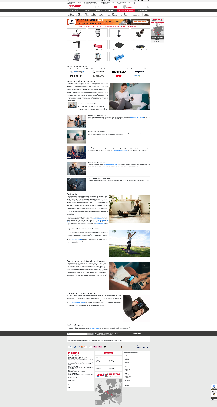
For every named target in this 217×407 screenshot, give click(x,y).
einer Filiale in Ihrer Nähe (94, 328)
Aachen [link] (69, 358)
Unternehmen (70, 0)
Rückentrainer (127, 379)
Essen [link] (92, 359)
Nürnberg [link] (91, 362)
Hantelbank (127, 363)
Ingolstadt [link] (84, 360)
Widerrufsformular (99, 363)
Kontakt (82, 0)
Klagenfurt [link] (75, 371)
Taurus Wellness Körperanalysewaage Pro (76, 302)
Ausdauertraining (74, 10)
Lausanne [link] (74, 377)
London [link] (91, 367)
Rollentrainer (127, 372)
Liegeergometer (127, 369)
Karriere (79, 0)
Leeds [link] (73, 367)
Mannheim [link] (80, 362)
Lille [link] (68, 383)
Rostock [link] (73, 363)
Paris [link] (70, 383)
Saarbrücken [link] (78, 363)
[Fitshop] (75, 6)
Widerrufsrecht (111, 361)
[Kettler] (119, 71)
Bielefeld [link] (78, 358)
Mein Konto (146, 0)
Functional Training (128, 376)
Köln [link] (72, 362)
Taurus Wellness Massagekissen (96, 133)
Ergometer (126, 355)
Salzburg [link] (81, 371)
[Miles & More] (142, 346)
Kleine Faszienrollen (101, 220)
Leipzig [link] (74, 362)
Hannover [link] (80, 360)
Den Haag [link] (78, 374)
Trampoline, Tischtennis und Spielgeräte (104, 10)
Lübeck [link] (77, 362)
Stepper (126, 373)
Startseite (68, 17)
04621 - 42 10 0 (158, 41)
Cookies (97, 360)
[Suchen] (115, 7)
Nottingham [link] (74, 368)
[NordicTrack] (139, 71)
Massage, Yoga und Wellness (126, 10)
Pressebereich (111, 368)
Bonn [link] (84, 358)
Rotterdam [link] (91, 374)
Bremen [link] (74, 359)
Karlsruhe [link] (88, 360)
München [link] (84, 362)
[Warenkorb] (148, 6)
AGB (97, 358)
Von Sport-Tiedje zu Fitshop (73, 337)
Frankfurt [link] (69, 360)
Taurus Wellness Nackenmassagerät (87, 105)
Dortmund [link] (78, 359)
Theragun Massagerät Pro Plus (120, 150)
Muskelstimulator (128, 381)
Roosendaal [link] (87, 374)
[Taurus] (98, 76)
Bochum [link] (81, 358)
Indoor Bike (127, 365)
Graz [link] (69, 371)
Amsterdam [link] (70, 374)
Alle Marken (127, 385)
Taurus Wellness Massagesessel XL (110, 164)
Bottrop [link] (87, 358)
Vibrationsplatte (127, 383)
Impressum (75, 0)
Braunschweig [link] (70, 359)
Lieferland (136, 0)
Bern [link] (71, 377)
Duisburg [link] (89, 359)
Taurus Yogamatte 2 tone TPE (76, 239)
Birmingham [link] (76, 367)
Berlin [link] (76, 358)
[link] (157, 29)
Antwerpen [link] (70, 380)
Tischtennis (127, 362)
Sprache (141, 0)
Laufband (126, 356)
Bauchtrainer (127, 377)
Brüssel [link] (73, 380)
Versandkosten (99, 361)
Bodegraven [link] (74, 374)
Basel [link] (69, 377)
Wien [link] (84, 371)
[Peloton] (77, 76)
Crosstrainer (127, 354)
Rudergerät (127, 358)
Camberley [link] (80, 367)
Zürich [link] (77, 377)
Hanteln (126, 366)
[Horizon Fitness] (98, 71)
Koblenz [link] (69, 362)
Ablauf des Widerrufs (112, 363)
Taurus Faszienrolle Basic (99, 218)
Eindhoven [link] (82, 374)
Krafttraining (86, 10)
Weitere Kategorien (142, 10)
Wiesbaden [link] (90, 363)
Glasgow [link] (88, 367)
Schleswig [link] (82, 363)
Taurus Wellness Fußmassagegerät (137, 117)
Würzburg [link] (69, 364)
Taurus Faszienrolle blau (100, 223)
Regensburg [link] (70, 363)
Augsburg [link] (72, 358)
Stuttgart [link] (86, 363)
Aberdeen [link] (69, 367)
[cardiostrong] (77, 71)
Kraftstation (127, 359)
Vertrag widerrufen (108, 353)
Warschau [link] (69, 389)
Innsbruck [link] (71, 371)
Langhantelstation (128, 374)
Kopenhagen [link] (70, 386)
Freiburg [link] (73, 360)
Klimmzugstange (127, 380)
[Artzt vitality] (140, 76)
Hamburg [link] (76, 360)
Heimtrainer (127, 370)
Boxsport (126, 367)
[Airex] (119, 76)
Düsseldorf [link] (85, 359)
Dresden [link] (81, 359)
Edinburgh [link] (84, 367)
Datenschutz (111, 358)
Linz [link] (78, 371)
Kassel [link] (91, 360)
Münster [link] (87, 362)
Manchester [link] (70, 368)
